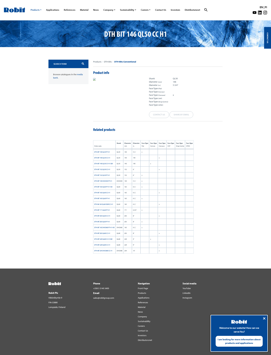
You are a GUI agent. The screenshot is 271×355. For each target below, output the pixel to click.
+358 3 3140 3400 (101, 288)
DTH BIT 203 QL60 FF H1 (102, 222)
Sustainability (127, 9)
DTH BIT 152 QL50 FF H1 (102, 175)
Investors (175, 9)
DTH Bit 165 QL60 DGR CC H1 (103, 204)
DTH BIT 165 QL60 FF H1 (102, 198)
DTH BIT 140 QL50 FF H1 (102, 152)
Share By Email (181, 114)
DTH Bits (108, 61)
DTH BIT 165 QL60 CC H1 (102, 193)
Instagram (187, 297)
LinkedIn (187, 293)
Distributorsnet (192, 9)
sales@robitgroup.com (103, 297)
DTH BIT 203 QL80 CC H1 (102, 233)
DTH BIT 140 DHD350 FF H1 (103, 181)
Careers (145, 9)
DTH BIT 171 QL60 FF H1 (102, 210)
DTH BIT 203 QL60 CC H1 (102, 216)
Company (108, 9)
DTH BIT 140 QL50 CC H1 (102, 158)
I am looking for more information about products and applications (239, 341)
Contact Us (160, 9)
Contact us (159, 114)
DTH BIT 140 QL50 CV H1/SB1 (103, 164)
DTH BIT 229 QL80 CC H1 (102, 245)
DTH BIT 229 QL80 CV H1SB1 (103, 239)
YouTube (187, 288)
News (96, 9)
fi (266, 7)
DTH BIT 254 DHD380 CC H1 (103, 251)
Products (35, 9)
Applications (52, 9)
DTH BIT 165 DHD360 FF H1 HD (104, 227)
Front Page (143, 288)
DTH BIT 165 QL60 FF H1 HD (103, 187)
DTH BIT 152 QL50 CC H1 (102, 169)
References (69, 9)
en (261, 7)
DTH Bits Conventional (125, 61)
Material (84, 9)
